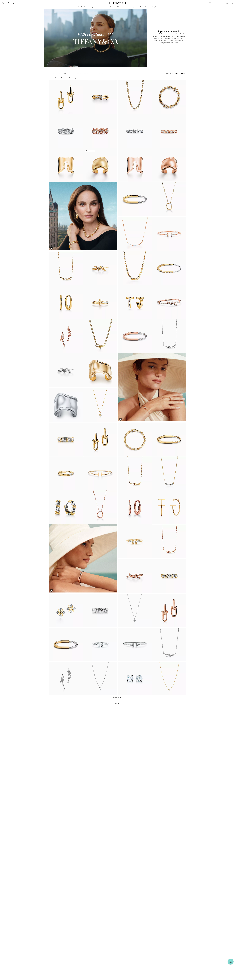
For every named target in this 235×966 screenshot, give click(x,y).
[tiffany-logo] (117, 3)
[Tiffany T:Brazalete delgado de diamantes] (169, 234)
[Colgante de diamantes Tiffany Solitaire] (100, 678)
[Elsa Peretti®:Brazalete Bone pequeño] (100, 370)
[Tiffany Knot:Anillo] (100, 268)
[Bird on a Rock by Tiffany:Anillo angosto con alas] (135, 131)
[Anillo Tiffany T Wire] (100, 644)
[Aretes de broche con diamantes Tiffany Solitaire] (135, 678)
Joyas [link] (92, 7)
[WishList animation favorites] (232, 3)
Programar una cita (217, 3)
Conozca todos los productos (73, 78)
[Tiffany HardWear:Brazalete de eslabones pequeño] (135, 439)
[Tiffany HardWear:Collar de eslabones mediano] (135, 97)
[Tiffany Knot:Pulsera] (169, 302)
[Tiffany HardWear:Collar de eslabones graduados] (135, 268)
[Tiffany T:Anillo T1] (100, 302)
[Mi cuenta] (227, 3)
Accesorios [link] (143, 7)
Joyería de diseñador (57, 69)
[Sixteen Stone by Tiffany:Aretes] (66, 610)
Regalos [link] (154, 7)
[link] (8, 3)
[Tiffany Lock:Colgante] (169, 199)
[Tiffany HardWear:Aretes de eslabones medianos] (100, 439)
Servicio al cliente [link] (20, 3)
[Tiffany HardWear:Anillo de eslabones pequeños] (100, 97)
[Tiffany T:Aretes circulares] (169, 507)
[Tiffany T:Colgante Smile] (135, 234)
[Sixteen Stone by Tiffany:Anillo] (66, 439)
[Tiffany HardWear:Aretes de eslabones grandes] (66, 97)
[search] (3, 3)
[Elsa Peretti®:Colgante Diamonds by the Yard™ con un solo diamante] (169, 678)
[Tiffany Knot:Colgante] (66, 268)
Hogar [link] (133, 7)
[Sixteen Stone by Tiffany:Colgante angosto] (169, 473)
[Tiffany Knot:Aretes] (66, 336)
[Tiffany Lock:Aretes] (66, 302)
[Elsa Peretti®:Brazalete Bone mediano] (66, 405)
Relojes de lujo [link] (121, 7)
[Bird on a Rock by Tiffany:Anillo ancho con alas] (66, 131)
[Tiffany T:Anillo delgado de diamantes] (135, 541)
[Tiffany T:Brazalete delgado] (100, 473)
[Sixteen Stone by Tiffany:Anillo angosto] (169, 576)
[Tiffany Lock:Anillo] (66, 473)
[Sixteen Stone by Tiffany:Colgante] (100, 405)
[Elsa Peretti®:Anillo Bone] (169, 165)
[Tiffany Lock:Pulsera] (135, 199)
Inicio (50, 69)
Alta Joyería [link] (81, 7)
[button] (3, 3)
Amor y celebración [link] (105, 7)
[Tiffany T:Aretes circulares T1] (135, 302)
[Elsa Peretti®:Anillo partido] (66, 165)
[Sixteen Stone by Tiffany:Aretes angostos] (66, 507)
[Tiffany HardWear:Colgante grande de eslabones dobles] (100, 336)
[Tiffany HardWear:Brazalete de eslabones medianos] (169, 97)
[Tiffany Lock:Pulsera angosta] (169, 268)
